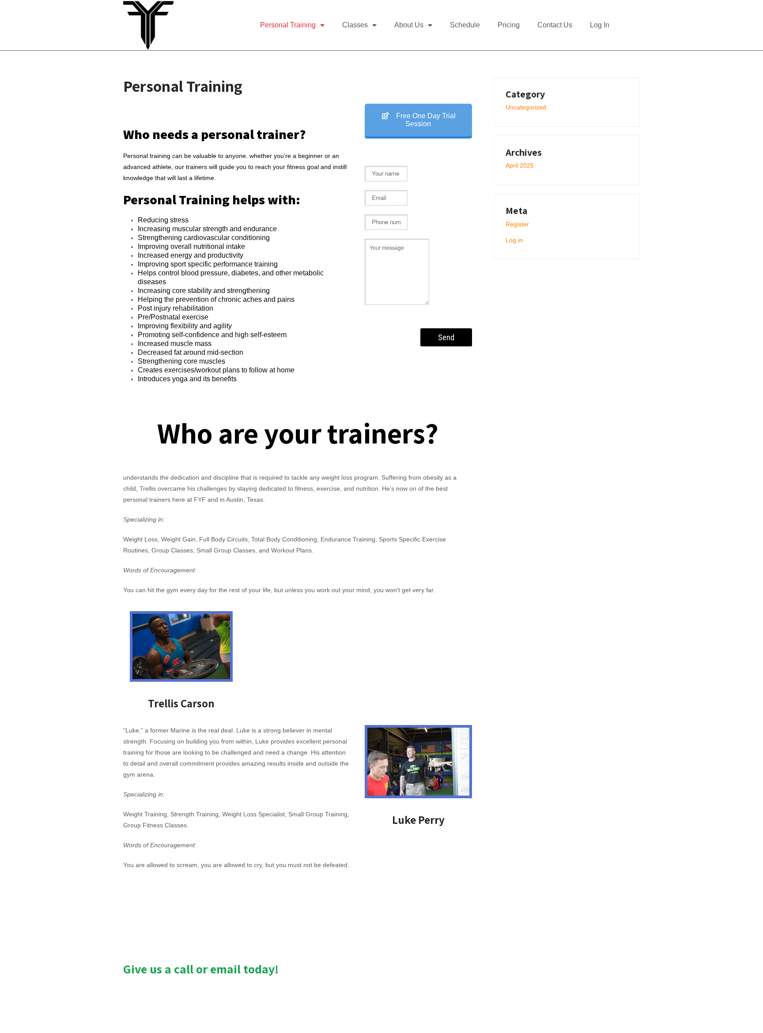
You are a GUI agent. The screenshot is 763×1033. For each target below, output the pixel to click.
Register (517, 224)
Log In (599, 25)
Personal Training (288, 25)
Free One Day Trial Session (425, 120)
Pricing (509, 25)
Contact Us (554, 25)
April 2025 (520, 165)
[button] (632, 25)
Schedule (465, 25)
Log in (514, 240)
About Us (408, 25)
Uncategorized (526, 107)
